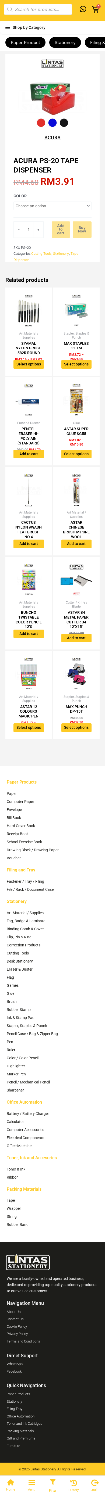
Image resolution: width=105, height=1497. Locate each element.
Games (13, 985)
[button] (52, 1482)
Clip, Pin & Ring (19, 937)
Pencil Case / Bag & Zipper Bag (32, 1034)
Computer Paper (20, 801)
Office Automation (24, 1102)
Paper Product (25, 42)
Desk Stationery (20, 961)
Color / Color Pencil (22, 1058)
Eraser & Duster (20, 969)
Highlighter (16, 1066)
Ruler (11, 1050)
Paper (12, 793)
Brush (12, 1001)
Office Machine (19, 1146)
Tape (11, 1200)
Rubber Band (18, 1224)
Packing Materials (24, 1189)
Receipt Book (18, 834)
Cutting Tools (41, 254)
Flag (10, 977)
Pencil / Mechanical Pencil (28, 1082)
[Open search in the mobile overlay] (38, 9)
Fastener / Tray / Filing (25, 881)
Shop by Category (29, 27)
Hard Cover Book (21, 826)
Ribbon (13, 1177)
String (12, 1216)
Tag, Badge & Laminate (26, 921)
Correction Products (23, 945)
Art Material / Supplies (25, 913)
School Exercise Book (24, 842)
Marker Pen (16, 1074)
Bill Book (14, 818)
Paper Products (22, 782)
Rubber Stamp (19, 1009)
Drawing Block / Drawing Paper (33, 850)
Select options (28, 364)
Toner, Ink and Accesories (32, 1157)
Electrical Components (25, 1138)
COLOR (20, 196)
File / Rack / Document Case (30, 889)
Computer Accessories (25, 1130)
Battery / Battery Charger (28, 1113)
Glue (10, 993)
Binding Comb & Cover (25, 929)
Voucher (14, 858)
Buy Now (82, 229)
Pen (10, 1042)
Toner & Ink (16, 1169)
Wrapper (14, 1208)
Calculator (15, 1121)
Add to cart (61, 229)
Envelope (14, 809)
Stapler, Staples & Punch (27, 1026)
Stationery (65, 42)
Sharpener (15, 1090)
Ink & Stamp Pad (20, 1017)
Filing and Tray (21, 870)
